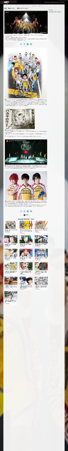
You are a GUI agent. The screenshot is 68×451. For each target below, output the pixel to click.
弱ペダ (56, 11)
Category (46, 2)
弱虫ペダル (59, 11)
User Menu (52, 2)
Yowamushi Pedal (51, 11)
